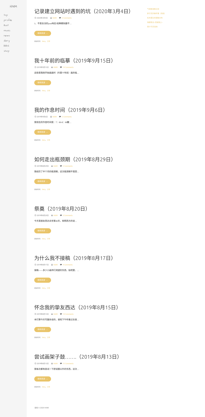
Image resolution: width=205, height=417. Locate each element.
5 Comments (68, 166)
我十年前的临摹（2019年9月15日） (75, 60)
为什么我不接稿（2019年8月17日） (75, 258)
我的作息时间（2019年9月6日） (71, 110)
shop (6, 51)
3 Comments (68, 215)
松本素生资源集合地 (155, 18)
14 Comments (68, 67)
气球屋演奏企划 (153, 9)
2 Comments (67, 18)
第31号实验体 (152, 27)
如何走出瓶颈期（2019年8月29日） (75, 159)
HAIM (13, 6)
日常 (48, 41)
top (6, 15)
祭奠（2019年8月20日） (62, 209)
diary (7, 41)
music (7, 30)
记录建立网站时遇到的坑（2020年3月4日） (84, 11)
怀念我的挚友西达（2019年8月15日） (77, 307)
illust (6, 25)
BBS (6, 46)
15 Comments (68, 363)
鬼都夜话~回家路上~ (155, 22)
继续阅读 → (42, 33)
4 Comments (68, 265)
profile (8, 20)
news (7, 35)
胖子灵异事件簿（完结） (156, 13)
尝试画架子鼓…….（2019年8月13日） (78, 357)
